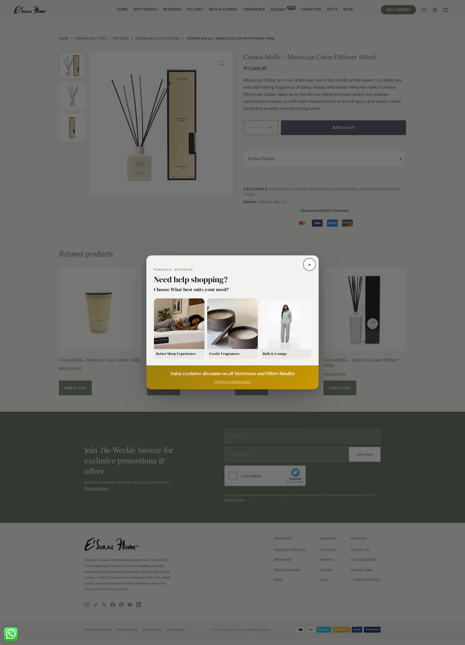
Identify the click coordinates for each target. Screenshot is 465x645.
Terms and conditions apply (232, 382)
